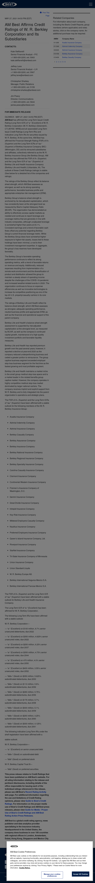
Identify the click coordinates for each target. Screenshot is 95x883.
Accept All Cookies (80, 874)
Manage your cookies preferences (52, 875)
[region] (49, 861)
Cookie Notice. (24, 868)
